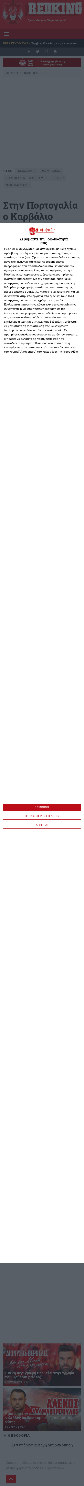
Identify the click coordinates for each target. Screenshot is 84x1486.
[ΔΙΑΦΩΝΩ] (76, 230)
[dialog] (42, 743)
